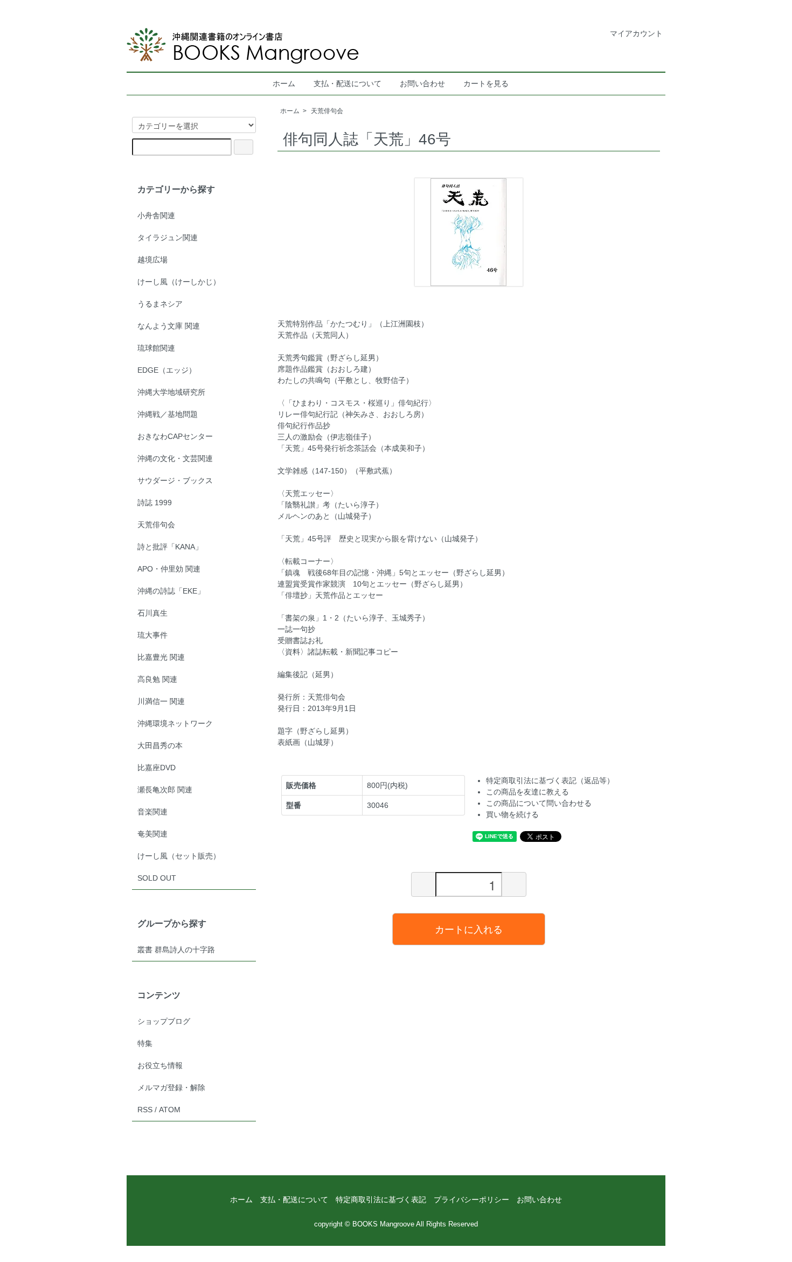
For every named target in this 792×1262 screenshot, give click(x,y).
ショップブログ (163, 1021)
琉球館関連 (156, 348)
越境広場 (152, 259)
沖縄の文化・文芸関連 (175, 458)
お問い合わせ (422, 83)
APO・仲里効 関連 (168, 568)
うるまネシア (160, 303)
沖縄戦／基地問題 (167, 414)
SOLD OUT (156, 878)
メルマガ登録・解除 (171, 1087)
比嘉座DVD (156, 767)
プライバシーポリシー (471, 1199)
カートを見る (486, 83)
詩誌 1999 (154, 502)
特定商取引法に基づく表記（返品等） (550, 780)
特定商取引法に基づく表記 (381, 1199)
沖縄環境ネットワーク (175, 723)
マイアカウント (636, 33)
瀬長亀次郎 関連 (164, 789)
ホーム (284, 83)
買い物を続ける (512, 814)
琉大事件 (152, 635)
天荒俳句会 (327, 111)
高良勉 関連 (157, 679)
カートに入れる (469, 929)
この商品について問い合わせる (539, 803)
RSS (144, 1109)
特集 (144, 1043)
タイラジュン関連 (167, 237)
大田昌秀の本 (160, 745)
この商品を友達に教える (527, 791)
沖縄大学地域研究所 (171, 392)
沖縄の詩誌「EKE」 (171, 591)
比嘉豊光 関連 (161, 657)
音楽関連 (152, 811)
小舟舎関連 (156, 215)
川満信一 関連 (161, 701)
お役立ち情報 (160, 1065)
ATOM (169, 1109)
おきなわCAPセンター (175, 436)
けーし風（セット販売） (178, 856)
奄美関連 (152, 833)
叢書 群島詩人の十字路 (176, 949)
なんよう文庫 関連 (168, 326)
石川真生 (152, 613)
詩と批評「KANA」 (170, 546)
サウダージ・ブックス (175, 480)
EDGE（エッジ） (166, 370)
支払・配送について (347, 83)
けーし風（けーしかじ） (178, 281)
